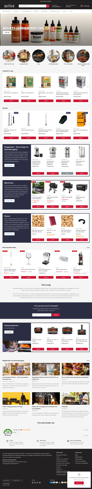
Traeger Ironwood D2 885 (66, 197)
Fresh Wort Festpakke (61, 474)
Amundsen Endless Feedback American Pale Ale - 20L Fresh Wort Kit (62, 93)
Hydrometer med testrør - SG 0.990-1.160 (10, 130)
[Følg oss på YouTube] (37, 482)
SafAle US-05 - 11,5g (51, 230)
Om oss (58, 457)
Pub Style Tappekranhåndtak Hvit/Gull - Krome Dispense (10, 270)
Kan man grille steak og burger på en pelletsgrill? (75, 377)
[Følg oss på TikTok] (40, 482)
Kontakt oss (59, 469)
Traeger (34, 195)
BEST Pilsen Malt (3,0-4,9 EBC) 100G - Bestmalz (37, 231)
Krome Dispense (7, 267)
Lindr (40, 267)
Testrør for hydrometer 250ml (27, 130)
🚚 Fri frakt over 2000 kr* (46, 1)
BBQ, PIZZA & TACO (55, 11)
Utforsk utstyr (9, 165)
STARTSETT (36, 11)
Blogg (76, 455)
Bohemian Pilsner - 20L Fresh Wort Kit (46, 93)
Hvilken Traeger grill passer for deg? (12, 406)
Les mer (38, 239)
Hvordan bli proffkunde (61, 461)
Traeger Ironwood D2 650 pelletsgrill (52, 198)
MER (71, 11)
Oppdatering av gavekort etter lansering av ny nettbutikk (63, 472)
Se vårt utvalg (9, 200)
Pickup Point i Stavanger (61, 465)
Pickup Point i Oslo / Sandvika (63, 463)
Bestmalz (34, 228)
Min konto (68, 6)
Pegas (57, 267)
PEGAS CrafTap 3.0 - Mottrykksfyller (77, 270)
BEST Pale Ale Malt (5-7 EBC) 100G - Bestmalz (66, 231)
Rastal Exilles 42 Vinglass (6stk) (28, 269)
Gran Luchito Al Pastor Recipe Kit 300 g (80, 130)
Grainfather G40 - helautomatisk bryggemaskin (50, 163)
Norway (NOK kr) (16, 480)
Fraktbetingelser (78, 459)
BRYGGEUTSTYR (6, 11)
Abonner (56, 314)
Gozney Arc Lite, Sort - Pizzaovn (37, 340)
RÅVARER (16, 11)
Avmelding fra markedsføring (81, 463)
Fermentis (49, 228)
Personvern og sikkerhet (80, 461)
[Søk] (47, 6)
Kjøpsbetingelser (79, 457)
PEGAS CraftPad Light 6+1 (61, 269)
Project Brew (79, 228)
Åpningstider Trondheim (61, 455)
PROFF (64, 11)
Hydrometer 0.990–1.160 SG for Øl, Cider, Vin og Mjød (45, 130)
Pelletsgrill (65, 406)
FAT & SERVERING (26, 11)
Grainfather (35, 159)
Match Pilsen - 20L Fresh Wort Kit (11, 92)
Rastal (22, 267)
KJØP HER (6, 32)
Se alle (88, 247)
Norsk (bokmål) (6, 480)
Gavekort (58, 467)
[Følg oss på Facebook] (33, 482)
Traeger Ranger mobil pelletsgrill (80, 198)
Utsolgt (67, 173)
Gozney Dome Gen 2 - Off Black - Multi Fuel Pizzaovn (81, 340)
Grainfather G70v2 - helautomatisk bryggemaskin (65, 163)
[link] (46, 432)
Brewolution (79, 159)
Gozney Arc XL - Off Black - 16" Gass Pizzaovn (67, 340)
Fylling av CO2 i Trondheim (62, 459)
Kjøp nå (11, 100)
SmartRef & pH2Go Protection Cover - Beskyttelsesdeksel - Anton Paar (62, 130)
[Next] (89, 57)
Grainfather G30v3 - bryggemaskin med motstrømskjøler (36, 163)
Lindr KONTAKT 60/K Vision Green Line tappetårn (45, 270)
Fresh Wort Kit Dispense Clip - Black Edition (81, 231)
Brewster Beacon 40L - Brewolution (81, 162)
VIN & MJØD (44, 11)
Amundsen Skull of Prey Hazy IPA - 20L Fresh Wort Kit (80, 93)
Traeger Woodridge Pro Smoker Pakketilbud (37, 198)
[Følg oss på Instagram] (35, 482)
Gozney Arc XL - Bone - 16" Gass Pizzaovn (52, 340)
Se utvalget (9, 332)
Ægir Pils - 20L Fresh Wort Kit (27, 92)
